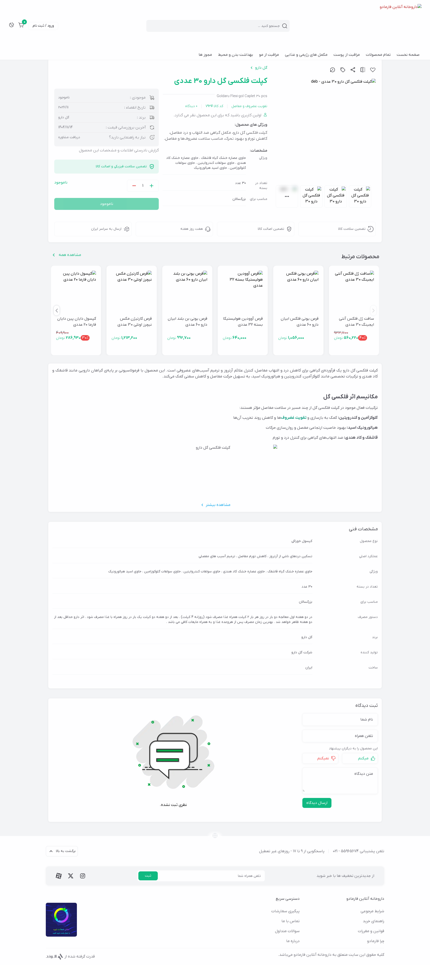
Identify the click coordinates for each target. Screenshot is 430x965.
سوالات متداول (287, 931)
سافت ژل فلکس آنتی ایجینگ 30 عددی (356, 321)
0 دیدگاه (191, 106)
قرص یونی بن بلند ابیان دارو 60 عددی (187, 321)
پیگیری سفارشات (285, 911)
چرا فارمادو (375, 941)
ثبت (148, 875)
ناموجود (106, 203)
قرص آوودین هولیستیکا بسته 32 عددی (243, 321)
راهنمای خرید (373, 921)
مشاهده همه (70, 254)
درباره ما (293, 941)
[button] (56, 310)
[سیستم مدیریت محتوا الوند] (54, 956)
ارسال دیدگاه (316, 802)
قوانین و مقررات (371, 931)
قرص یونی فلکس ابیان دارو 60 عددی (299, 321)
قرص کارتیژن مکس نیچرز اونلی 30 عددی (134, 321)
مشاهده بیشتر (218, 504)
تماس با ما (290, 921)
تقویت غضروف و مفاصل (249, 106)
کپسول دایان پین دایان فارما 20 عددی (76, 321)
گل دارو (261, 67)
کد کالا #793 (214, 106)
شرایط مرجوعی (372, 911)
